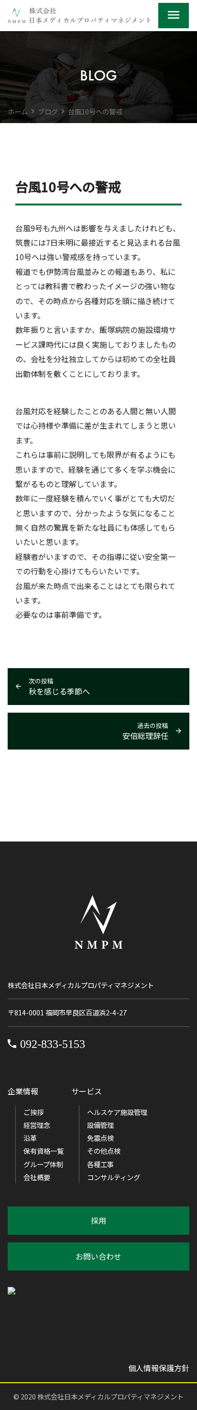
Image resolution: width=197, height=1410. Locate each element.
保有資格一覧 (43, 1151)
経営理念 (36, 1125)
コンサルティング (113, 1177)
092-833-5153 (52, 1044)
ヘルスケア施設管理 (117, 1112)
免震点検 (100, 1138)
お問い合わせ (98, 1256)
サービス (86, 1091)
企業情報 (23, 1091)
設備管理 (100, 1125)
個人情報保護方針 (158, 1368)
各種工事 (100, 1164)
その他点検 (103, 1151)
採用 (98, 1220)
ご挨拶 (33, 1112)
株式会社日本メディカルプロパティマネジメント (110, 1396)
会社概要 (36, 1177)
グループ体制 (43, 1164)
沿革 (30, 1138)
